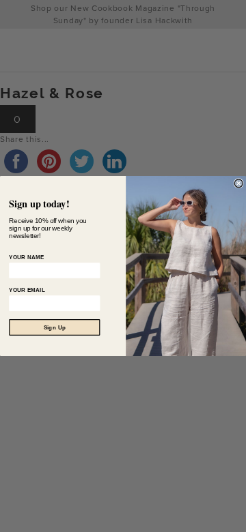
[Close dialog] (238, 183)
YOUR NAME (26, 257)
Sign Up (55, 327)
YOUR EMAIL (27, 289)
